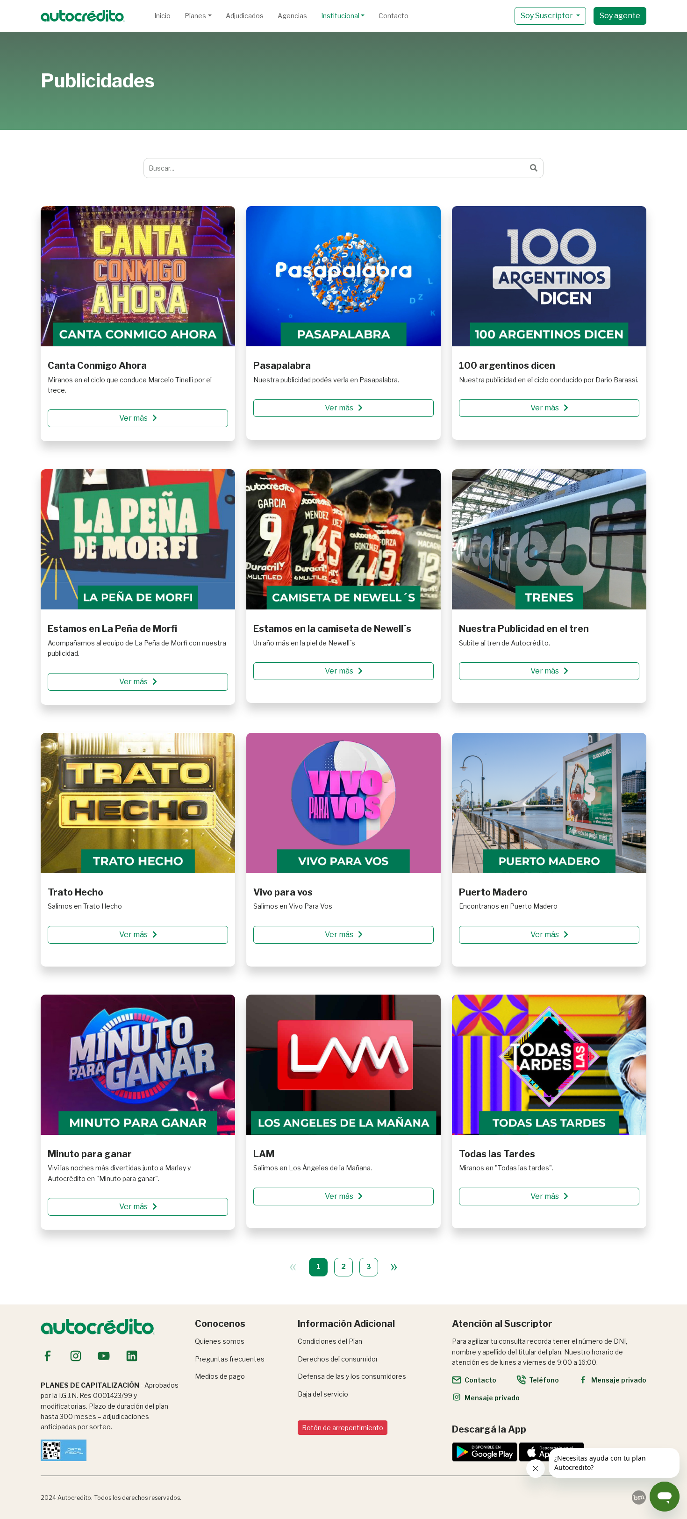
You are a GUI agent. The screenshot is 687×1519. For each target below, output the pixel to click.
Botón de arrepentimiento (342, 1428)
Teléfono (544, 1380)
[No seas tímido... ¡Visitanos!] (638, 1497)
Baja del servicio (323, 1394)
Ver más (134, 418)
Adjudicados (245, 16)
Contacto (393, 16)
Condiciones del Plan (330, 1341)
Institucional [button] (340, 16)
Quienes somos (219, 1341)
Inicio (162, 16)
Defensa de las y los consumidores (352, 1376)
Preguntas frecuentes (230, 1359)
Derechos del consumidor (338, 1359)
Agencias (292, 16)
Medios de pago (220, 1376)
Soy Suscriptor (547, 15)
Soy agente (620, 15)
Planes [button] (195, 16)
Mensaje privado (618, 1380)
